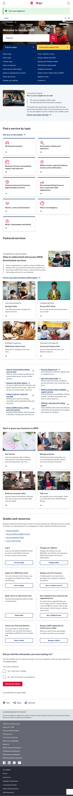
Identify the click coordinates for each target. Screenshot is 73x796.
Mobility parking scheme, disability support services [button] (53, 391)
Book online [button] (19, 615)
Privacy (5, 773)
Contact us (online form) (11, 724)
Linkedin (9, 762)
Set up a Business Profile (15, 537)
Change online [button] (54, 563)
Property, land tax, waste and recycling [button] (16, 395)
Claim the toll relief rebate (12, 69)
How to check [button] (19, 640)
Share (19, 703)
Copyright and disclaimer (10, 781)
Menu (4, 4)
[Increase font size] (68, 18)
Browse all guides (12, 531)
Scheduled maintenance (11, 751)
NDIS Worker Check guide (47, 65)
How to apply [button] (19, 585)
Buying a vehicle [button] (54, 640)
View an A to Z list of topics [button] (13, 135)
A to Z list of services (10, 737)
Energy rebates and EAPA (47, 58)
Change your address (10, 80)
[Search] (53, 38)
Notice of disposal (9, 65)
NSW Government (8, 792)
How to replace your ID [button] (54, 585)
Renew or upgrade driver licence (14, 73)
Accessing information (10, 785)
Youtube (19, 762)
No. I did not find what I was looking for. (21, 677)
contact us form (11, 661)
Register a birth (43, 77)
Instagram (14, 762)
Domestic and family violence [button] (16, 383)
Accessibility (7, 770)
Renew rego (7, 54)
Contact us (41, 80)
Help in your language (10, 741)
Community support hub (49, 47)
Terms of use (7, 777)
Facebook (4, 762)
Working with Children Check (48, 61)
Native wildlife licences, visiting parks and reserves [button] (17, 409)
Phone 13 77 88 (8, 727)
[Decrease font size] (65, 18)
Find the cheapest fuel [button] (49, 369)
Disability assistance (45, 69)
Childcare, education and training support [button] (53, 404)
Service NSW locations (11, 731)
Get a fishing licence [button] (54, 615)
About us (6, 744)
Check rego (7, 58)
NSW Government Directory (12, 758)
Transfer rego (7, 61)
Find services (7, 734)
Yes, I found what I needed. (16, 671)
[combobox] (26, 38)
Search (68, 4)
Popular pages (11, 47)
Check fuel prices (9, 77)
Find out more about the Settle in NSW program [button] (20, 278)
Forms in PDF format (13, 541)
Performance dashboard (11, 754)
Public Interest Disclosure (12, 748)
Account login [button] (19, 563)
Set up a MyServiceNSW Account (18, 534)
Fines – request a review (46, 54)
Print (8, 703)
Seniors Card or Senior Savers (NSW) (51, 73)
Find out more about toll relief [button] (38, 115)
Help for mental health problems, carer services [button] (18, 371)
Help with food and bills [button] (49, 378)
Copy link (31, 703)
